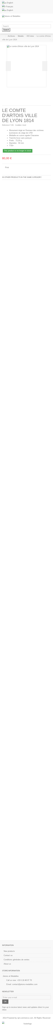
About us (7, 964)
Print (7, 167)
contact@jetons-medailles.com (24, 984)
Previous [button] (8, 66)
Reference (5, 125)
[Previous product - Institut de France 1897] (48, 39)
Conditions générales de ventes (16, 960)
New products (9, 951)
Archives (11, 36)
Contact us (8, 955)
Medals (21, 36)
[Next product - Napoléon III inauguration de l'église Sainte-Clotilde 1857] (50, 39)
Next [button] (44, 66)
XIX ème (30, 36)
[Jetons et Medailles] (17, 18)
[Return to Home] (3, 36)
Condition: (18, 125)
